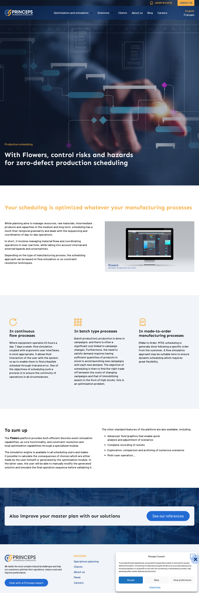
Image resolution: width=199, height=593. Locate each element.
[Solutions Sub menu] (112, 12)
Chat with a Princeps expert (26, 582)
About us (137, 12)
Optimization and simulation (71, 12)
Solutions (103, 12)
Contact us (186, 3)
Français (189, 14)
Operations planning (86, 561)
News (77, 577)
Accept (130, 580)
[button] (192, 556)
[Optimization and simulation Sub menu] (91, 12)
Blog (150, 12)
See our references (168, 516)
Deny (156, 580)
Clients (122, 12)
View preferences (182, 580)
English (189, 11)
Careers (162, 12)
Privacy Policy (155, 587)
